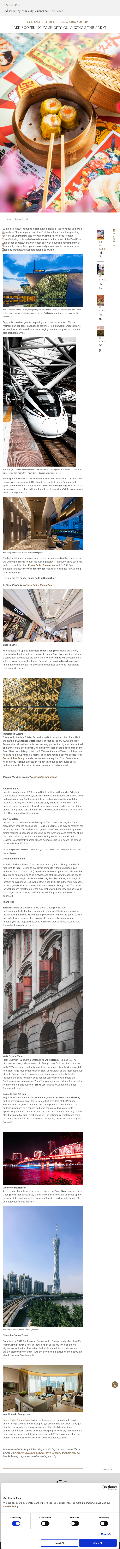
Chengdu (56, 1452)
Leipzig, (40, 1452)
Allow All (97, 1543)
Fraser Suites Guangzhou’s (16, 1420)
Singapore (18, 1452)
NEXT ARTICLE (114, 237)
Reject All (59, 1543)
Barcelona (29, 1452)
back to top (108, 1469)
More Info (106, 1534)
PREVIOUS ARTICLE (3, 240)
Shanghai (71, 1452)
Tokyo (47, 1452)
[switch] (45, 1523)
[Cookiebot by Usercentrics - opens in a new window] (104, 1487)
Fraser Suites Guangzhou (41, 565)
